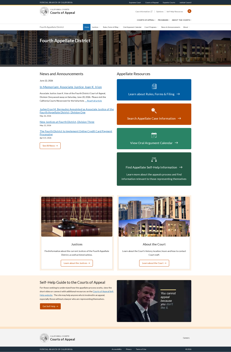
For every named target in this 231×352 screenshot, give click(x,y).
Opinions (160, 11)
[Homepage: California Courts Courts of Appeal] (44, 11)
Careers (186, 338)
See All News (49, 145)
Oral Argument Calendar (132, 27)
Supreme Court (135, 2)
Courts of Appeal (152, 2)
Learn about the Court (153, 263)
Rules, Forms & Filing (110, 27)
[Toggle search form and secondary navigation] (189, 11)
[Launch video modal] (154, 301)
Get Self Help (49, 306)
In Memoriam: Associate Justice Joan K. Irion (71, 87)
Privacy (129, 349)
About (185, 27)
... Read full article (93, 100)
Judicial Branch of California (56, 2)
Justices (95, 27)
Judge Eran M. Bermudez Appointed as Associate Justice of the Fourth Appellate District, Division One (77, 111)
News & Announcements (170, 27)
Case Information (142, 11)
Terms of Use (141, 349)
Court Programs (150, 27)
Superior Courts (169, 2)
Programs (163, 20)
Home (87, 27)
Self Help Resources (175, 11)
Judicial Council (185, 2)
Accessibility (117, 349)
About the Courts (181, 20)
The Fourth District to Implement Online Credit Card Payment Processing (76, 133)
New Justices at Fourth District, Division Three (67, 121)
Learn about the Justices (75, 263)
